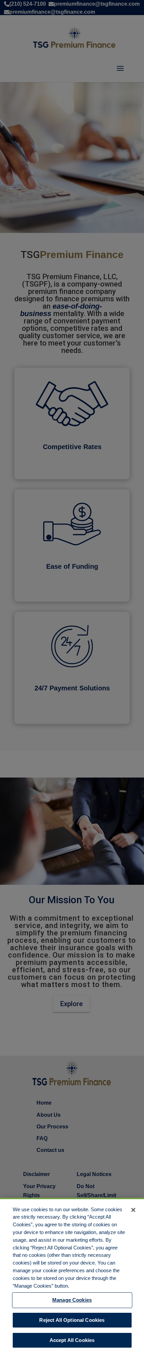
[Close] (133, 1210)
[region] (72, 1275)
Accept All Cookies (72, 1340)
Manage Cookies (72, 1300)
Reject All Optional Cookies (71, 1320)
